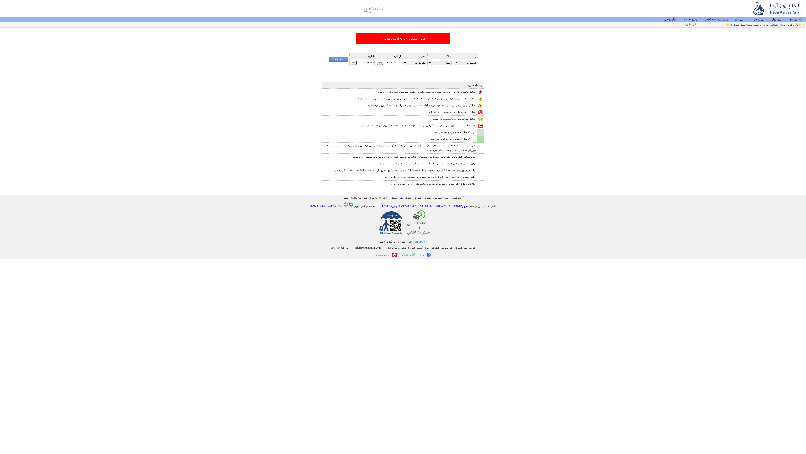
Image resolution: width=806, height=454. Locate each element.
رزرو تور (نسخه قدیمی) (716, 19)
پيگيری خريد (669, 19)
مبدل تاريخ (405, 254)
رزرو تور (739, 19)
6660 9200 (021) (318, 206)
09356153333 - (335, 206)
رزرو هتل (758, 19)
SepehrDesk (421, 241)
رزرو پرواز (777, 19)
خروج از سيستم (383, 254)
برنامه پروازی (796, 19)
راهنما (423, 254)
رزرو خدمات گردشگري (690, 20)
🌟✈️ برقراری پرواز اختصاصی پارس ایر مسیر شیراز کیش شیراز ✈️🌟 (763, 24)
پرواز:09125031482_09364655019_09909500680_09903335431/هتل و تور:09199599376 (423, 206)
